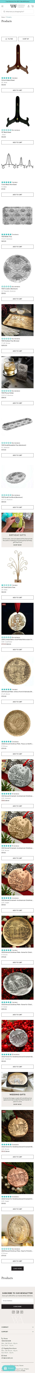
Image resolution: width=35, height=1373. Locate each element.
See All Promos (25, 1)
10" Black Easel (6, 132)
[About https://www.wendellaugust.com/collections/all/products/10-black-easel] (17, 111)
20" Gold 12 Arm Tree (8, 587)
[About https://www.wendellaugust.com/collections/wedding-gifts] (17, 1082)
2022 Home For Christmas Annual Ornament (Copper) (17, 1199)
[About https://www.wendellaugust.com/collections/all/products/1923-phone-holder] (17, 372)
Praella (23, 1370)
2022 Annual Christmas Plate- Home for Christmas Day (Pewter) (17, 1004)
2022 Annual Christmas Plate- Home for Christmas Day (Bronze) (17, 952)
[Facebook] (17, 1312)
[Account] (29, 6)
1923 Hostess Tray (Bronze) (10, 341)
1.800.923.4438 (6, 1341)
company (4, 1327)
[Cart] (33, 6)
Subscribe (17, 1306)
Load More (17, 1268)
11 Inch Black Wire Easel (9, 184)
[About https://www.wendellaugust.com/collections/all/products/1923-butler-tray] (17, 216)
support (4, 1331)
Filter (10, 39)
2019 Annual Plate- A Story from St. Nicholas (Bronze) (17, 691)
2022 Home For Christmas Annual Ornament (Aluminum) (17, 1057)
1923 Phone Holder (7, 393)
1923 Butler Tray (6, 236)
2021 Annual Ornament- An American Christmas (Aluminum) (17, 796)
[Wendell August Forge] (17, 6)
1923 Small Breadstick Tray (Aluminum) (13, 445)
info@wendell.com (7, 1358)
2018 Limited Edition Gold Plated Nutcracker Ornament (17, 639)
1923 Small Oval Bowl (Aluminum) (12, 497)
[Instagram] (13, 1312)
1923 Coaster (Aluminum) (9, 289)
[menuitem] (29, 6)
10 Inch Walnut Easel (7, 80)
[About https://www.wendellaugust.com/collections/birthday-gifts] (17, 522)
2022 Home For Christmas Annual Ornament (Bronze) (17, 1147)
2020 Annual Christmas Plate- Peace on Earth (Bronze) (17, 744)
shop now (17, 545)
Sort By (26, 39)
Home (3, 17)
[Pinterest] (21, 1312)
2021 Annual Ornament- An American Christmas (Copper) (17, 900)
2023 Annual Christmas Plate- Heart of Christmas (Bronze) (17, 1251)
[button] (5, 6)
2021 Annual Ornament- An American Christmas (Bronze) (17, 848)
